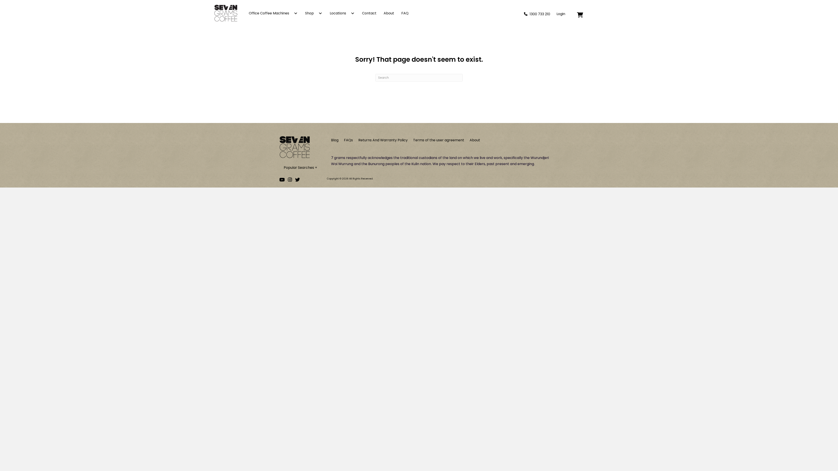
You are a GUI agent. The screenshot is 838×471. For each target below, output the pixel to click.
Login (560, 13)
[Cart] (589, 14)
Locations (338, 13)
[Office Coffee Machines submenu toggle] (295, 13)
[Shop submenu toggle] (320, 13)
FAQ (405, 13)
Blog (334, 140)
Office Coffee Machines (269, 13)
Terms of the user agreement (438, 140)
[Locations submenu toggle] (352, 13)
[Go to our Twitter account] (297, 179)
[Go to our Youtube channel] (282, 179)
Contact (369, 13)
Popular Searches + (300, 167)
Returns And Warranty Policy (383, 140)
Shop (309, 13)
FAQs (348, 140)
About (389, 13)
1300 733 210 (540, 14)
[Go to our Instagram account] (290, 179)
